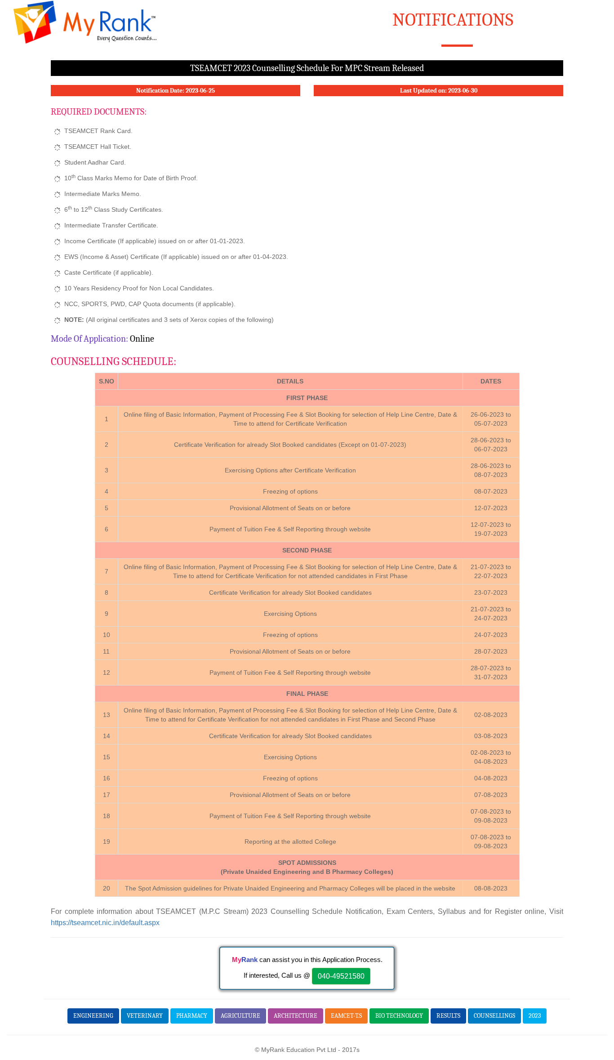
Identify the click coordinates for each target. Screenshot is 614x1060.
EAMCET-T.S (346, 1016)
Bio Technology (399, 1016)
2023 (535, 1016)
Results (448, 1016)
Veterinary (145, 1016)
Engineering (93, 1016)
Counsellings (494, 1016)
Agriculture (240, 1016)
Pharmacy (191, 1016)
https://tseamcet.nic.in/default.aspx (105, 922)
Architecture (295, 1016)
